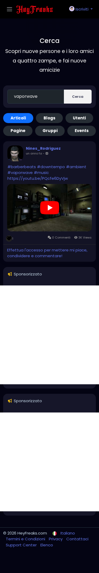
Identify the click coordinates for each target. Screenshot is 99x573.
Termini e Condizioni (26, 539)
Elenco (46, 545)
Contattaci (77, 539)
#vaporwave (20, 172)
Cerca (77, 96)
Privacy (56, 539)
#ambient (76, 166)
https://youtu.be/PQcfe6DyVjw (37, 178)
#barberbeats (21, 166)
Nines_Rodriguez (43, 148)
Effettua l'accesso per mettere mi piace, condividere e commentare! (47, 253)
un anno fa (34, 153)
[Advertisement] (49, 334)
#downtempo (51, 166)
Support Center (22, 545)
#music (41, 172)
